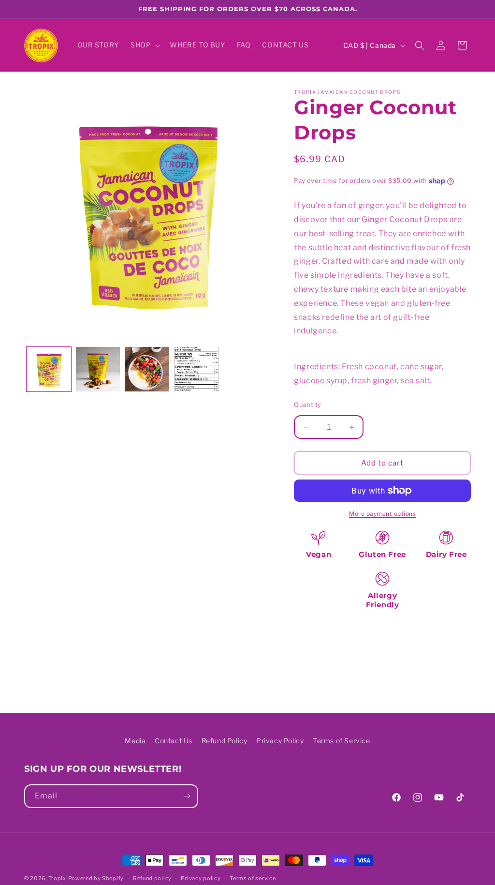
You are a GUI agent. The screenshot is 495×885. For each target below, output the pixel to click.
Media (135, 740)
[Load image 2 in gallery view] (98, 369)
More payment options (382, 513)
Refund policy (152, 878)
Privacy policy (201, 878)
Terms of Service (341, 740)
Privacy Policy (280, 740)
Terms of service (253, 878)
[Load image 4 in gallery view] (196, 369)
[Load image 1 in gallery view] (49, 369)
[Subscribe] (186, 796)
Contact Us (173, 740)
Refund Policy (225, 740)
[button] (144, 45)
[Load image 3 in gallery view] (147, 369)
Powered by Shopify (96, 878)
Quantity (307, 404)
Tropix (57, 878)
